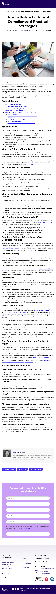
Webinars (25, 558)
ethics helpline (5, 315)
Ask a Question (5, 573)
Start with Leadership (13, 114)
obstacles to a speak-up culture (41, 310)
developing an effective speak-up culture (15, 312)
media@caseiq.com (45, 573)
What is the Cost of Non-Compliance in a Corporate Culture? (20, 109)
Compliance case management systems (34, 327)
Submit (28, 534)
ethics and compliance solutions (41, 357)
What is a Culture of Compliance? (13, 104)
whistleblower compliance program (11, 248)
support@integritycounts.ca (47, 568)
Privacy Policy (27, 528)
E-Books (24, 560)
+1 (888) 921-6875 (37, 572)
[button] (53, 4)
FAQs (24, 570)
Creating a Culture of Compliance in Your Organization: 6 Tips (20, 112)
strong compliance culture (32, 164)
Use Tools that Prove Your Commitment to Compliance (21, 123)
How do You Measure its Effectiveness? (17, 106)
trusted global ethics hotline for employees (26, 315)
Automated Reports (7, 571)
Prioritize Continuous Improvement (16, 119)
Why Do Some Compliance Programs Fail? (15, 110)
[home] (8, 4)
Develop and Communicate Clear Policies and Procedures (22, 116)
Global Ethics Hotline (7, 560)
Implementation (27, 563)
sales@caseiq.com (44, 571)
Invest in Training (12, 117)
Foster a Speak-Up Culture (14, 121)
